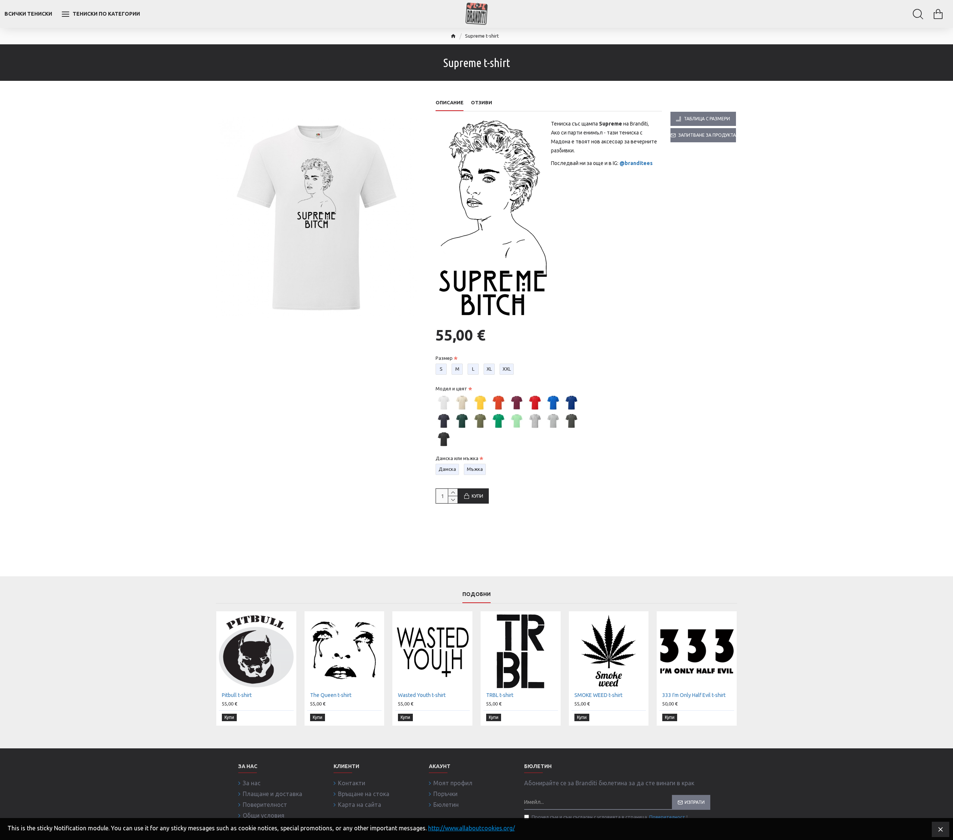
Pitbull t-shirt (237, 695)
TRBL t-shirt (499, 695)
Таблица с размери (707, 118)
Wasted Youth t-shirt (422, 695)
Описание (449, 102)
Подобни (476, 594)
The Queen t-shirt (330, 695)
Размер (444, 358)
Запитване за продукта (707, 135)
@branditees (636, 163)
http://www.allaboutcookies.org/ (471, 828)
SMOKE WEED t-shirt (598, 695)
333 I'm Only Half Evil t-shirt (694, 695)
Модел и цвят (451, 388)
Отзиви (481, 102)
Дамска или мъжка (457, 458)
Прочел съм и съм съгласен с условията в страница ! (610, 817)
